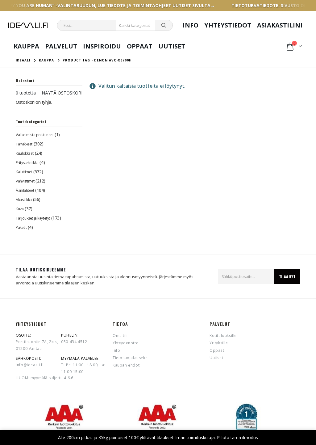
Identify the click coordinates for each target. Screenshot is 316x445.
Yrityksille (219, 343)
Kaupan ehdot (126, 365)
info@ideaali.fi (30, 364)
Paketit (21, 227)
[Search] (164, 25)
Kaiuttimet (24, 171)
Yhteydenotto (126, 343)
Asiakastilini (279, 25)
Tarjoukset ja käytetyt (33, 218)
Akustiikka (24, 199)
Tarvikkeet (24, 144)
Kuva (19, 209)
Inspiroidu (102, 46)
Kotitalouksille (223, 335)
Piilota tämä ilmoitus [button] (237, 437)
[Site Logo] (28, 25)
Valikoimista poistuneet (34, 134)
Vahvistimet (25, 181)
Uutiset (171, 46)
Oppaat (139, 46)
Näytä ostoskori (62, 93)
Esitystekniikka (27, 162)
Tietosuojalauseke (130, 357)
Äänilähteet (25, 190)
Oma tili (120, 335)
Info (190, 25)
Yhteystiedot (227, 25)
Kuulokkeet (25, 153)
